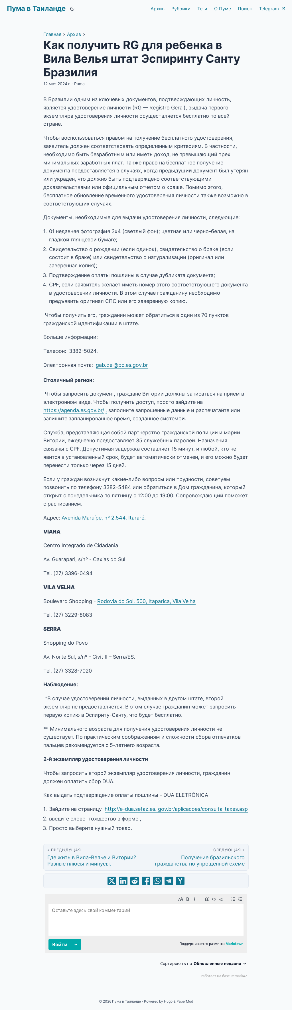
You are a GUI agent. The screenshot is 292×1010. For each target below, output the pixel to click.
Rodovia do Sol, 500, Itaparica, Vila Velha (146, 601)
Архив (74, 34)
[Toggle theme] (72, 8)
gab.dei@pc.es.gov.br (122, 365)
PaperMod (185, 1001)
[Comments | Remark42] (146, 937)
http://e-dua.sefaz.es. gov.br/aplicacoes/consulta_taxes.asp (176, 809)
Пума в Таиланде (36, 8)
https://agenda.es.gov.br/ (73, 410)
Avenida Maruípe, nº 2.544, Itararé (103, 518)
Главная (52, 34)
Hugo (168, 1001)
